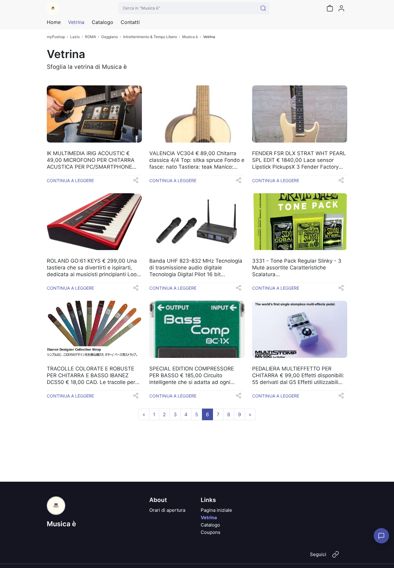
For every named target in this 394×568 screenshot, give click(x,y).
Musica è (190, 37)
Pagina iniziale (216, 510)
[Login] (341, 8)
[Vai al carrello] (330, 8)
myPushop (56, 37)
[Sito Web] (335, 557)
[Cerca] (263, 8)
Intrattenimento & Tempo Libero (150, 37)
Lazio (75, 37)
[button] (136, 182)
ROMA (90, 37)
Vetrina (209, 517)
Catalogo (102, 22)
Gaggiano (109, 37)
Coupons (210, 532)
